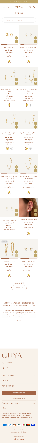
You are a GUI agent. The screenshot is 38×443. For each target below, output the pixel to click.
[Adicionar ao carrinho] (16, 41)
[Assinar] (33, 408)
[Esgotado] (16, 255)
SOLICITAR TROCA (19, 398)
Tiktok (8, 368)
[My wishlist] (30, 7)
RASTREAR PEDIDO (19, 393)
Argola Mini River (9, 261)
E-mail (4, 408)
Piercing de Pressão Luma (28, 220)
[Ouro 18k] (9, 61)
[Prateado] (30, 105)
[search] (8, 7)
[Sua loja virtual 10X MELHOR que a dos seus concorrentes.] (19, 439)
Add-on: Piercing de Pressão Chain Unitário (28, 177)
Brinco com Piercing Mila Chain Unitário (9, 177)
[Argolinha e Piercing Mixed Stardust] (9, 76)
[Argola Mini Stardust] (9, 207)
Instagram (9, 363)
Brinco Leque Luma (28, 261)
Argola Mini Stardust (9, 220)
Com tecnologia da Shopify (19, 432)
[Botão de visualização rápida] (16, 38)
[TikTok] (4, 368)
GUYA (21, 429)
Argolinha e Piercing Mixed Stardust (9, 90)
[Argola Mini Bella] (9, 34)
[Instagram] (4, 362)
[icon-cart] (34, 7)
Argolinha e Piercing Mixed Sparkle (28, 134)
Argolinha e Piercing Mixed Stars (9, 134)
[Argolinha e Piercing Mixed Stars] (9, 120)
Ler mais (19, 320)
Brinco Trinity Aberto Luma (28, 47)
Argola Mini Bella (9, 47)
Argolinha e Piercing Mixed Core (28, 90)
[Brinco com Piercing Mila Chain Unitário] (9, 163)
